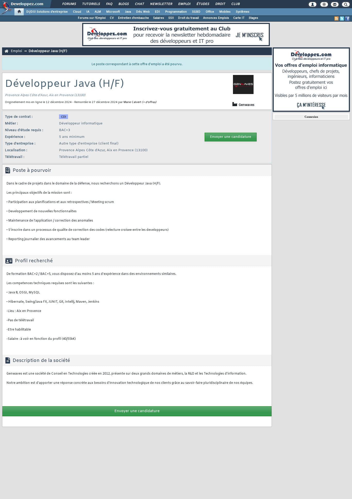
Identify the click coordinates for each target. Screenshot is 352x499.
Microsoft (113, 12)
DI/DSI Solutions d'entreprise (47, 12)
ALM (98, 12)
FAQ (109, 4)
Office (210, 12)
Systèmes (242, 12)
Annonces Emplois (216, 18)
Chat (139, 4)
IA (87, 12)
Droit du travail (188, 18)
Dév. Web (143, 12)
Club (235, 4)
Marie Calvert (132, 102)
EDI (157, 12)
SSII (171, 18)
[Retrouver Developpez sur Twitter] (342, 18)
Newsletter (160, 4)
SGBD (196, 12)
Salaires (158, 18)
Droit (220, 4)
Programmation (176, 12)
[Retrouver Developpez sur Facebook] (347, 18)
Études (202, 4)
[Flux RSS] (336, 18)
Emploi (184, 4)
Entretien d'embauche (133, 18)
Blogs (123, 4)
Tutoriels (90, 4)
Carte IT (239, 18)
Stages (253, 18)
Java (128, 12)
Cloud (77, 12)
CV (112, 18)
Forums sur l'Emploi (92, 18)
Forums (69, 4)
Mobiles (225, 12)
